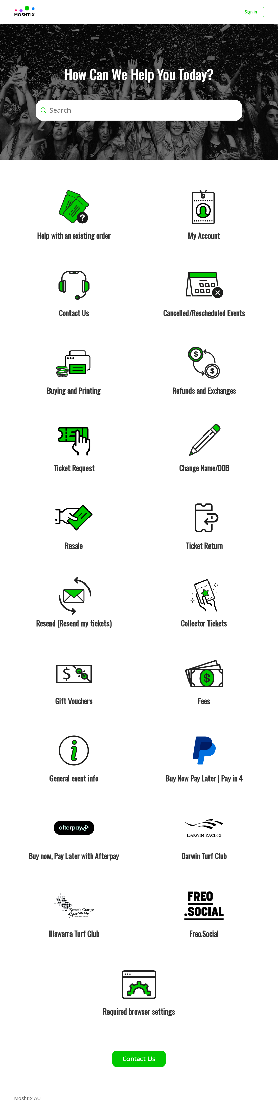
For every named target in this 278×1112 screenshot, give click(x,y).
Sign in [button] (251, 12)
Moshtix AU (27, 1098)
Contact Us (139, 1059)
